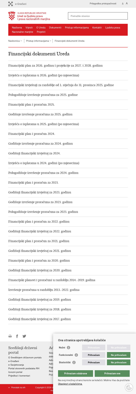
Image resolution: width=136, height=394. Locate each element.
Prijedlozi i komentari (19, 375)
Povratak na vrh (18, 387)
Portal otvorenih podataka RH (23, 368)
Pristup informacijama (77, 27)
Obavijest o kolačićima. (70, 384)
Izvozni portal (15, 372)
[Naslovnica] (38, 15)
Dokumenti (55, 27)
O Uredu (40, 27)
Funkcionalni (66, 355)
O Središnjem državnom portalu (25, 357)
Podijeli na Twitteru (24, 336)
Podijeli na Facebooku (17, 336)
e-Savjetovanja (16, 364)
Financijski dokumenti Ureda (69, 40)
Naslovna (17, 27)
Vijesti (29, 27)
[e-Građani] (22, 4)
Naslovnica (14, 40)
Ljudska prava (112, 27)
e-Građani (13, 361)
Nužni (62, 347)
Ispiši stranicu (10, 336)
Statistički (65, 362)
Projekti (41, 31)
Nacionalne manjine (22, 31)
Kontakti (97, 27)
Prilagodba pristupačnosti (103, 3)
